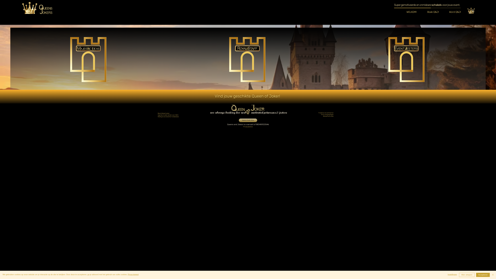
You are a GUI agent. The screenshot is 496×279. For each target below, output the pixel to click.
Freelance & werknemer (326, 113)
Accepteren (483, 275)
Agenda (160, 115)
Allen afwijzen (466, 275)
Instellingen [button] (452, 275)
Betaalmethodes (328, 116)
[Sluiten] (492, 275)
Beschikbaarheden (163, 113)
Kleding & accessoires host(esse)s (168, 117)
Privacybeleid (133, 275)
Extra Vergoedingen (327, 114)
